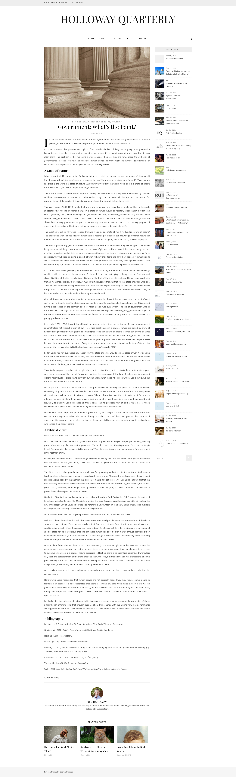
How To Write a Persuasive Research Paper (177, 122)
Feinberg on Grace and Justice (178, 319)
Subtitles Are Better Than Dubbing (176, 85)
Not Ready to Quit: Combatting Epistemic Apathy (178, 147)
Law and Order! (172, 406)
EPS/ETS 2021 (171, 108)
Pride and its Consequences (177, 443)
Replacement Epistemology (177, 393)
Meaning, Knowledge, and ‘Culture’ (177, 420)
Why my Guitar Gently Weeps (178, 381)
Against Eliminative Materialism (174, 97)
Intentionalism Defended (176, 207)
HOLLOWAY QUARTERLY (118, 19)
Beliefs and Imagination (176, 170)
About (54, 3)
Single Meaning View (174, 282)
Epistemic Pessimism (174, 257)
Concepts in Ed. (172, 306)
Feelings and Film (173, 158)
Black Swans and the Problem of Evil (178, 271)
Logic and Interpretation (176, 344)
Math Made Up (172, 369)
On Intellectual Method (175, 182)
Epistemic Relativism (174, 58)
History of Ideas (100, 122)
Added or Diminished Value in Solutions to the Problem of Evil (178, 73)
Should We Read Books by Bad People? (177, 233)
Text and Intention (173, 431)
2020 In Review (172, 244)
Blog (72, 3)
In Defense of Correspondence (173, 196)
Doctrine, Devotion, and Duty (178, 331)
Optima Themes (66, 772)
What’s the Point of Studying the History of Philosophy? (177, 221)
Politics (117, 122)
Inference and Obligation (176, 356)
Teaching (63, 3)
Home (46, 3)
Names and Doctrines (175, 294)
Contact (80, 3)
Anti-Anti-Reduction (174, 133)
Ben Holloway (80, 122)
